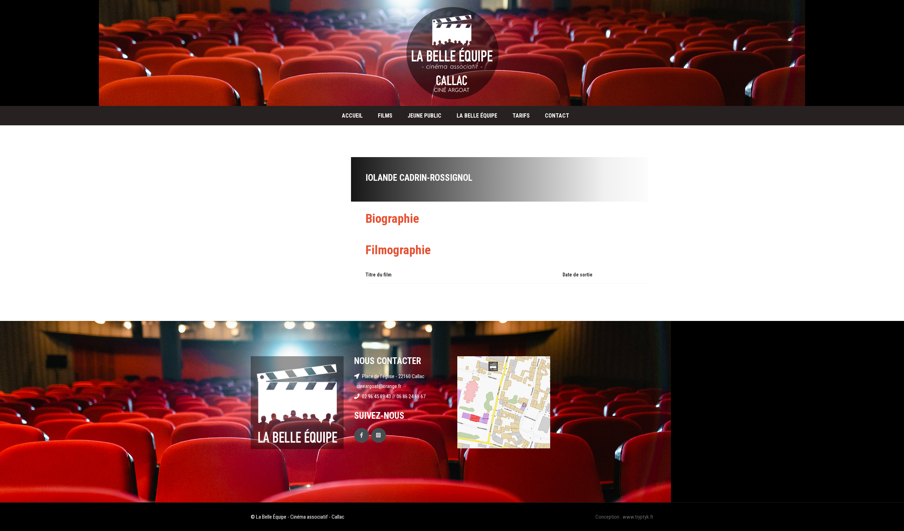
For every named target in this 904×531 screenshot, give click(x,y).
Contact (557, 115)
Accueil (352, 115)
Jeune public (424, 115)
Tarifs (521, 115)
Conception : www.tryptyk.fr (624, 517)
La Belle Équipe (477, 115)
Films (385, 115)
